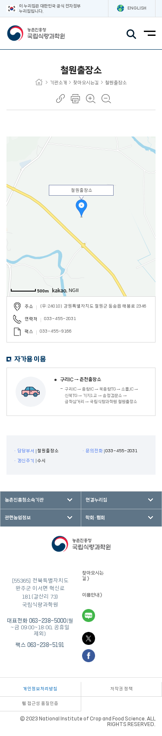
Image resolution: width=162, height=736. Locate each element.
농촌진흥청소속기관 (24, 500)
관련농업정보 (18, 517)
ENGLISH (136, 8)
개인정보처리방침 (40, 689)
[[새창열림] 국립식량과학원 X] (88, 638)
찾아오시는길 (86, 83)
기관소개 (58, 83)
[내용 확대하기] (90, 98)
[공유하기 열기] (60, 98)
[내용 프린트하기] (75, 98)
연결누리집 (96, 500)
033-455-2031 (60, 318)
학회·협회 (95, 517)
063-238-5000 (47, 621)
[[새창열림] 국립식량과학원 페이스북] (88, 655)
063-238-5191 (45, 645)
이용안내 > (92, 595)
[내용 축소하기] (106, 98)
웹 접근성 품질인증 (40, 703)
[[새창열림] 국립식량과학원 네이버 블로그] (88, 615)
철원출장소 (116, 83)
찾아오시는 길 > (93, 575)
